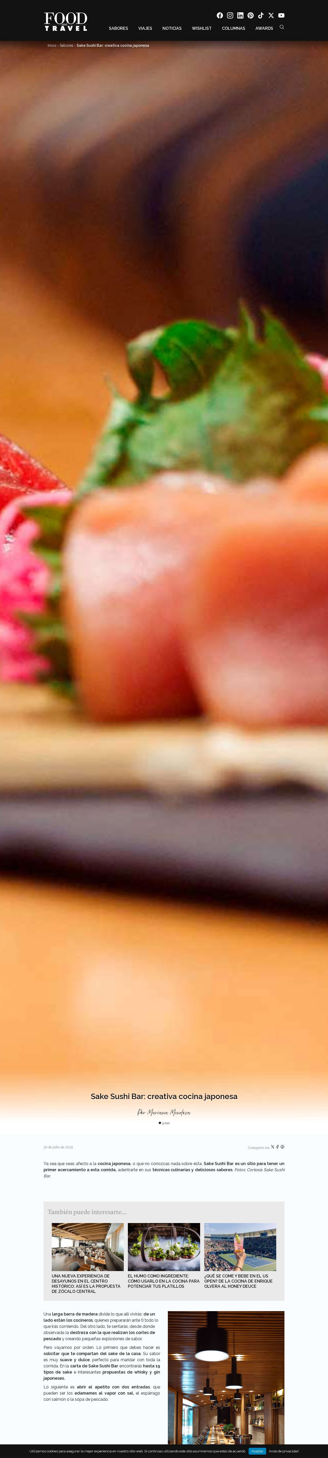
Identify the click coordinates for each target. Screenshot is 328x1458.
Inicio (52, 45)
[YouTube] (281, 16)
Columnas (233, 28)
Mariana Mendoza (168, 1113)
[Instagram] (230, 16)
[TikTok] (261, 16)
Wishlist (202, 28)
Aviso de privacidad (284, 1451)
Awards (264, 28)
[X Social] (271, 16)
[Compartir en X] (273, 1148)
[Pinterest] (251, 16)
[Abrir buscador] (281, 27)
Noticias (172, 28)
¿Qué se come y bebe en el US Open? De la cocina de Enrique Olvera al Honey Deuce (238, 1281)
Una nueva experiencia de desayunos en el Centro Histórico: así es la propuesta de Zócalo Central (86, 1284)
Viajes (145, 28)
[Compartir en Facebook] (277, 1148)
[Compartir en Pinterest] (282, 1148)
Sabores (118, 28)
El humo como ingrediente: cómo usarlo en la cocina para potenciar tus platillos (164, 1281)
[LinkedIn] (240, 16)
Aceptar (257, 1451)
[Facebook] (220, 16)
